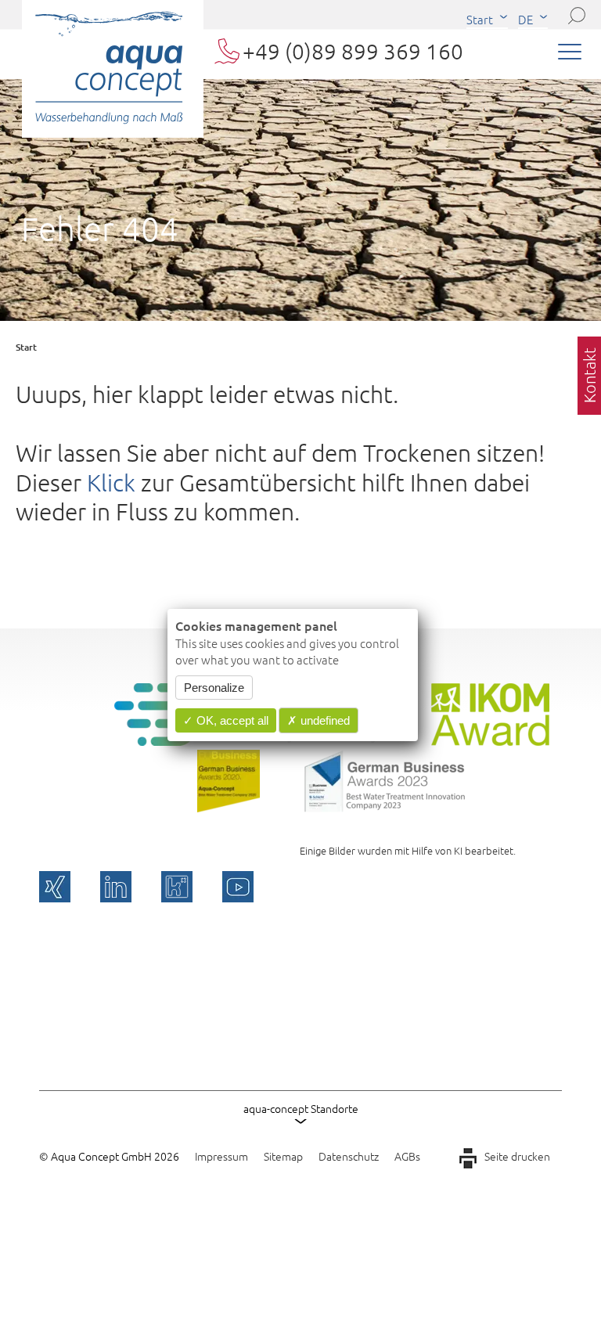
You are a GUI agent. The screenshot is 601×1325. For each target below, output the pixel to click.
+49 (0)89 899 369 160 (353, 51)
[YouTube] (238, 886)
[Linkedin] (115, 886)
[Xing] (54, 886)
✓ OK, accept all (225, 720)
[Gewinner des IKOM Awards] (490, 740)
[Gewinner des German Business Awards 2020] (228, 807)
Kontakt (589, 375)
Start (479, 19)
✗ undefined (318, 720)
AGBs (407, 1156)
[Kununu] (177, 886)
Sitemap (283, 1156)
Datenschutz (348, 1156)
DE (525, 19)
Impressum (221, 1156)
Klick (111, 482)
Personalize (214, 687)
